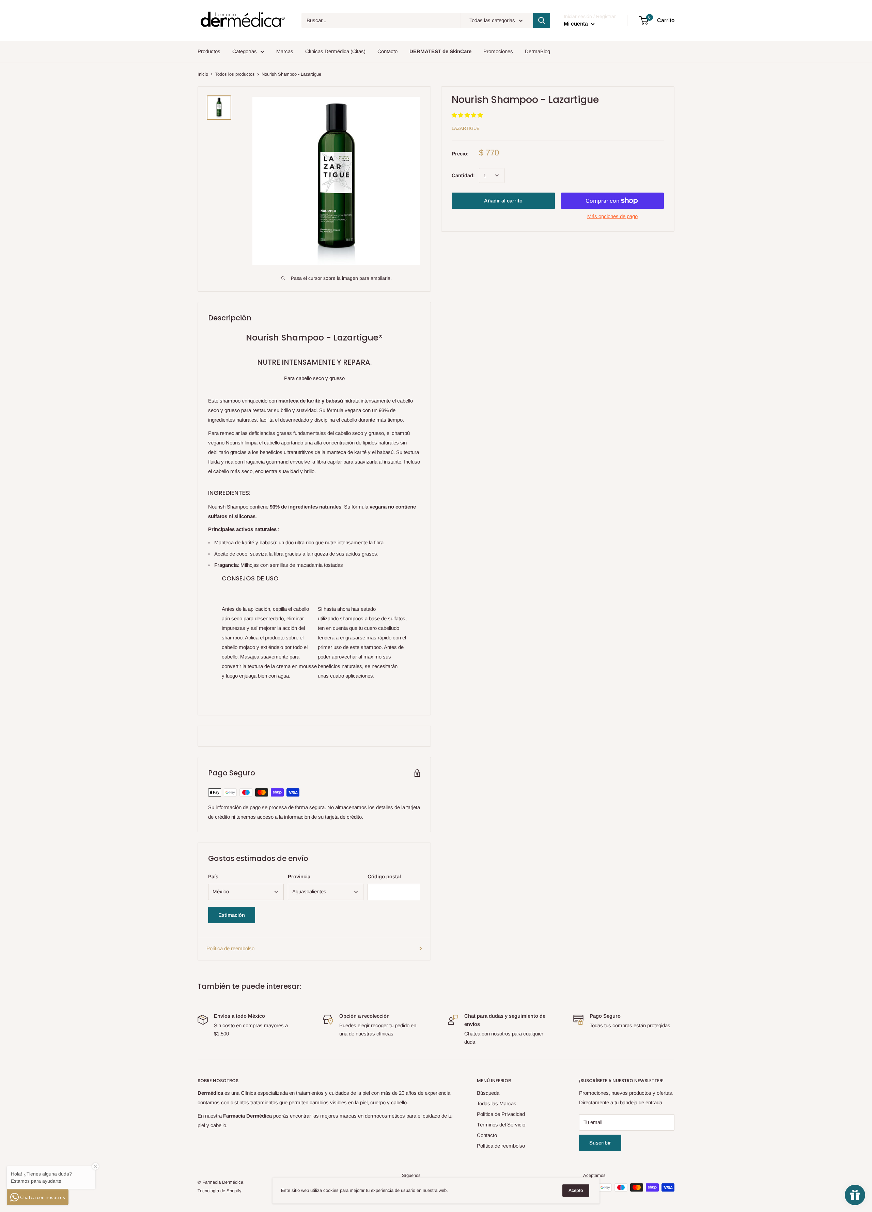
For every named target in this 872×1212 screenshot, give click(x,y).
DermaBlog (537, 51)
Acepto (576, 1190)
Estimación (231, 915)
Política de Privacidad (501, 1114)
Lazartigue (466, 128)
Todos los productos (235, 74)
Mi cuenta (576, 24)
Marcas (284, 51)
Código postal (384, 876)
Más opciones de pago (612, 216)
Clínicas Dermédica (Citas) (335, 51)
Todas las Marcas (496, 1103)
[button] (468, 115)
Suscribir (600, 1143)
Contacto (387, 51)
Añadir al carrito (503, 200)
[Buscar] (541, 20)
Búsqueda (488, 1093)
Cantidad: (463, 175)
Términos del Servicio (501, 1124)
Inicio (203, 74)
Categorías (244, 51)
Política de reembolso (230, 948)
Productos (209, 51)
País (213, 876)
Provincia (299, 876)
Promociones (498, 51)
